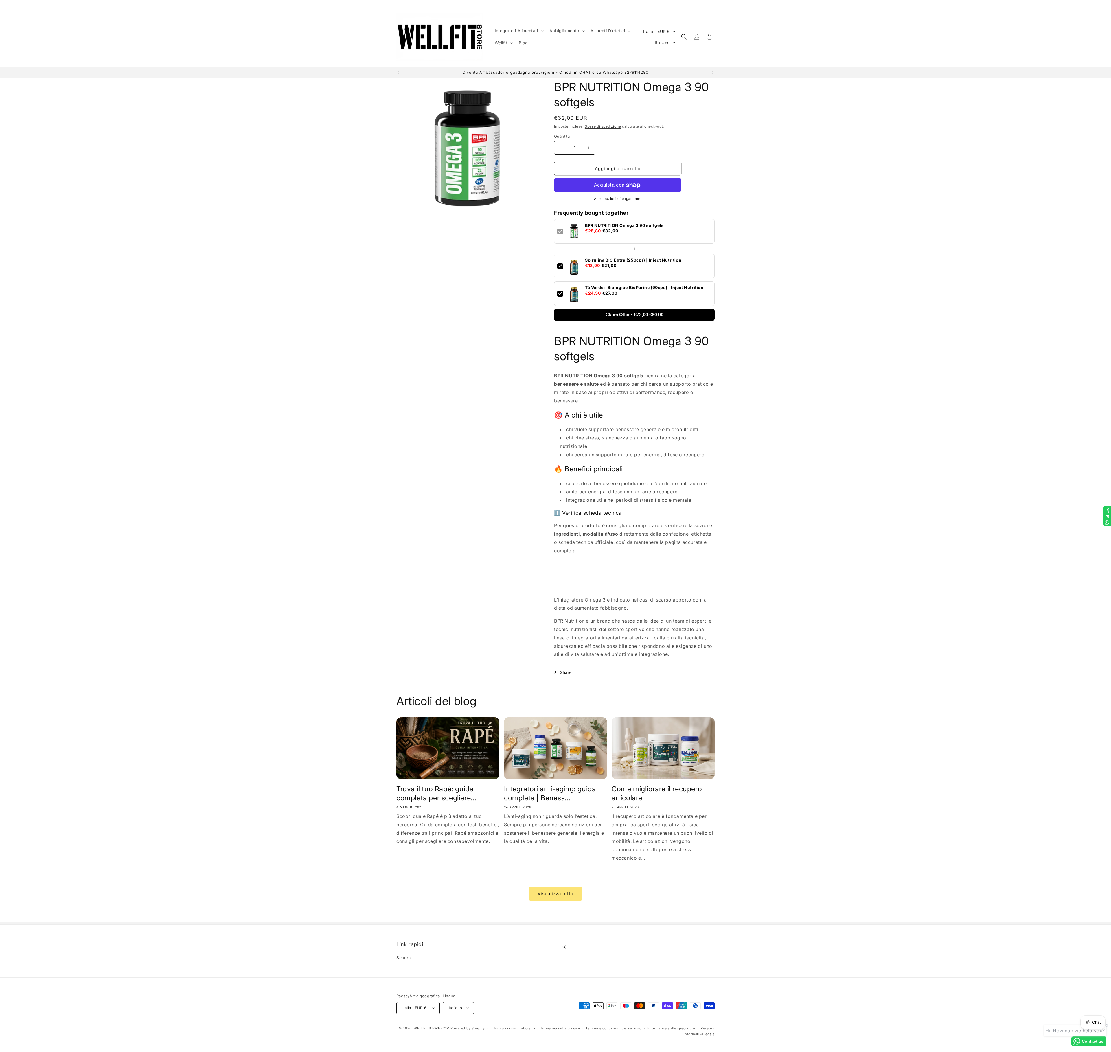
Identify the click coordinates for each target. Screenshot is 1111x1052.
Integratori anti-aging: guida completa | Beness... (550, 793)
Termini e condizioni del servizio (613, 1028)
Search (403, 957)
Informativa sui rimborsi (511, 1028)
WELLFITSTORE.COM (431, 1028)
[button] (518, 31)
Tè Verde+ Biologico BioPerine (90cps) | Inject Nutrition (644, 287)
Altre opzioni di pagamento (617, 199)
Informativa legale (699, 1034)
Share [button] (566, 672)
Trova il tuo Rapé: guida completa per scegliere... (436, 793)
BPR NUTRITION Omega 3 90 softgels (624, 224)
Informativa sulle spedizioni (671, 1028)
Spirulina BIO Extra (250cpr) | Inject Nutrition (633, 259)
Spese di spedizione (603, 126)
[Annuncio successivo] (712, 72)
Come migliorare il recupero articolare (657, 793)
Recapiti (708, 1028)
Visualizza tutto (555, 894)
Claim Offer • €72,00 (634, 314)
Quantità (562, 136)
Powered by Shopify (467, 1028)
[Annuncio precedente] (398, 72)
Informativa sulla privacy (559, 1028)
